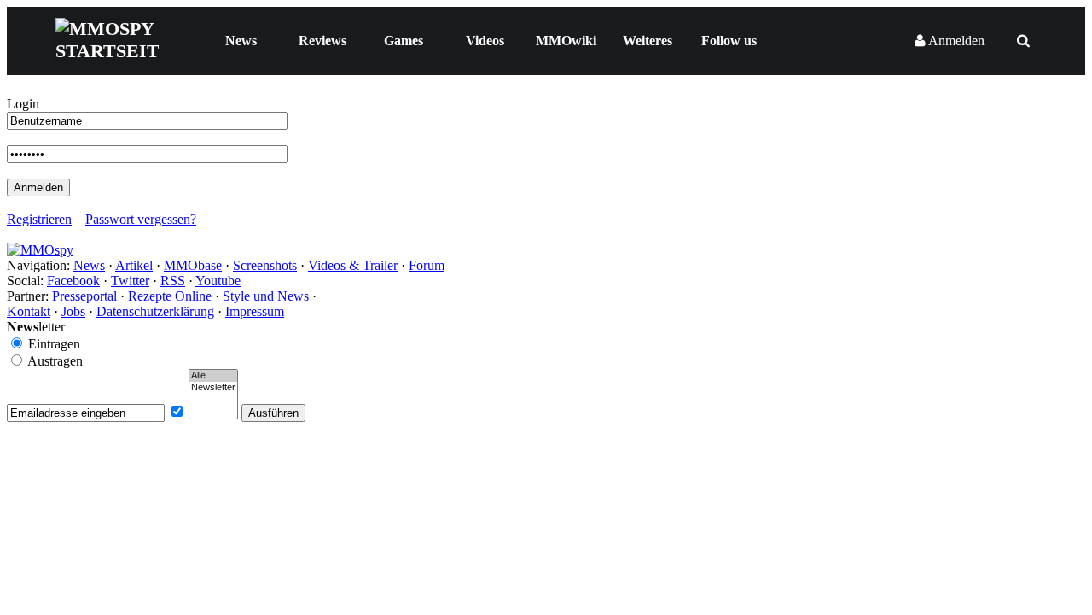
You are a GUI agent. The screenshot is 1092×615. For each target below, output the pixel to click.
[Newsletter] (213, 388)
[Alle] (213, 376)
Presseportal (84, 296)
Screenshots (265, 265)
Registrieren (39, 219)
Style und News (266, 296)
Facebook (73, 280)
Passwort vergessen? (140, 219)
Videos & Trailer (353, 265)
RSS (172, 280)
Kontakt (28, 311)
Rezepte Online (170, 296)
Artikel (134, 265)
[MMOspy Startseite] (40, 250)
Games (403, 40)
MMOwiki (566, 40)
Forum (426, 265)
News (241, 40)
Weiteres (647, 40)
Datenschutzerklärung (155, 311)
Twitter (130, 280)
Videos (485, 40)
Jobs (73, 311)
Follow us (729, 40)
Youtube (218, 280)
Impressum (254, 311)
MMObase (193, 265)
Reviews (322, 40)
